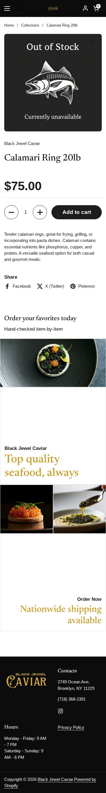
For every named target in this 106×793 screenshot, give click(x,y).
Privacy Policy (71, 727)
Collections (30, 25)
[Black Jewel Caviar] (53, 8)
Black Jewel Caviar (55, 779)
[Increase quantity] (40, 212)
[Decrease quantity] (11, 212)
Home (9, 25)
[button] (96, 8)
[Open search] (17, 8)
